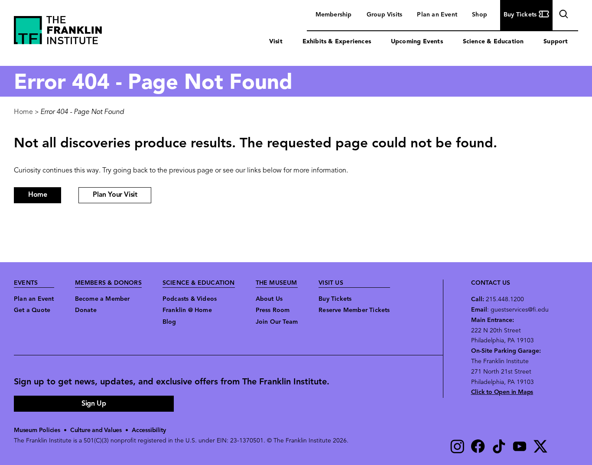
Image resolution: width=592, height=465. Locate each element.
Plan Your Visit (115, 195)
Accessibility (149, 430)
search (562, 15)
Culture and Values (96, 430)
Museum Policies (37, 430)
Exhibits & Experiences (337, 42)
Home (23, 112)
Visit (276, 42)
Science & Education (493, 42)
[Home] (58, 32)
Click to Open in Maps (502, 392)
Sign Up (93, 403)
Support (555, 42)
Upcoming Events (417, 42)
